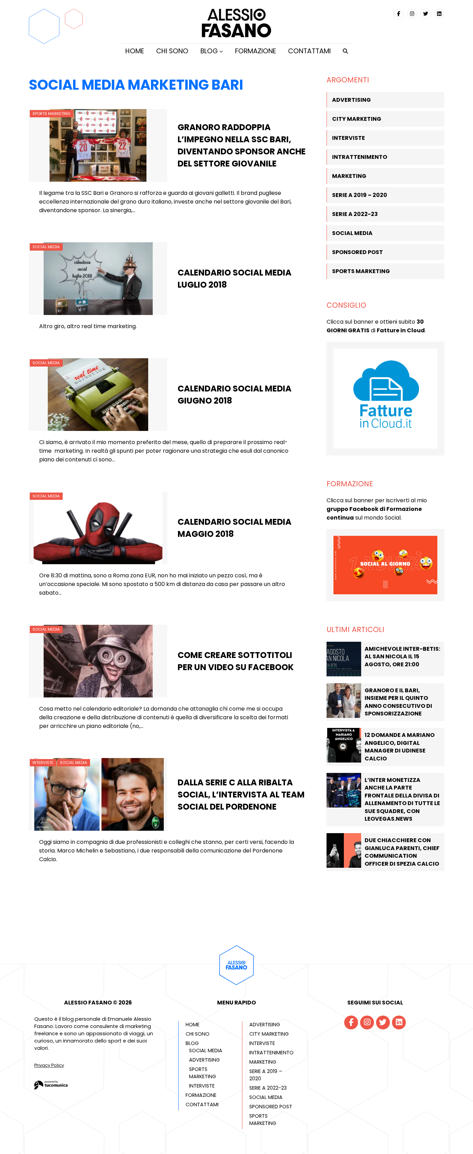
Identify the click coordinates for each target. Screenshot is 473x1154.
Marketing (349, 176)
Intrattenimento (359, 157)
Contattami (309, 51)
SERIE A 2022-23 (355, 214)
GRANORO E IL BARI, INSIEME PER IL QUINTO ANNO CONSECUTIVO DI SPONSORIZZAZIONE (398, 702)
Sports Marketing (51, 113)
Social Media (46, 247)
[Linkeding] (439, 14)
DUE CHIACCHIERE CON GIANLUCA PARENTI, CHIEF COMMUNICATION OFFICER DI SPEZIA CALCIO (402, 851)
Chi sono (172, 51)
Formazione (255, 51)
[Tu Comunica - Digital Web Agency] (51, 1087)
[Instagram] (412, 14)
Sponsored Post (357, 252)
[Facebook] (398, 14)
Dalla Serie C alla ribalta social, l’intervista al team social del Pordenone (241, 794)
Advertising (351, 100)
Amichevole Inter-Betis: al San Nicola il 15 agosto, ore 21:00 (402, 656)
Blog (209, 51)
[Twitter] (425, 14)
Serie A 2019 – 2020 (359, 195)
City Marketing (356, 119)
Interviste (43, 762)
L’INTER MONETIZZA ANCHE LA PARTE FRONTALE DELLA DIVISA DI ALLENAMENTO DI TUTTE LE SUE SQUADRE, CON (402, 795)
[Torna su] (236, 987)
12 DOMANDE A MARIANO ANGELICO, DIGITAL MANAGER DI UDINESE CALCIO (400, 746)
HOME (134, 51)
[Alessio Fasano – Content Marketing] (236, 35)
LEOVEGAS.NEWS (388, 819)
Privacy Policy (49, 1065)
